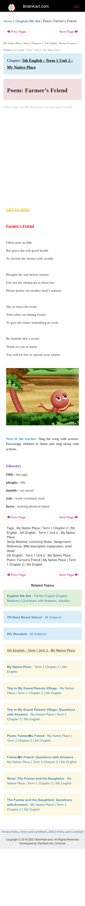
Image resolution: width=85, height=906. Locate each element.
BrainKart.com (36, 6)
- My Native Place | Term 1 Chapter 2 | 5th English (41, 714)
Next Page (67, 31)
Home (7, 21)
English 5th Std (28, 21)
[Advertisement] (42, 154)
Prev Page (18, 31)
